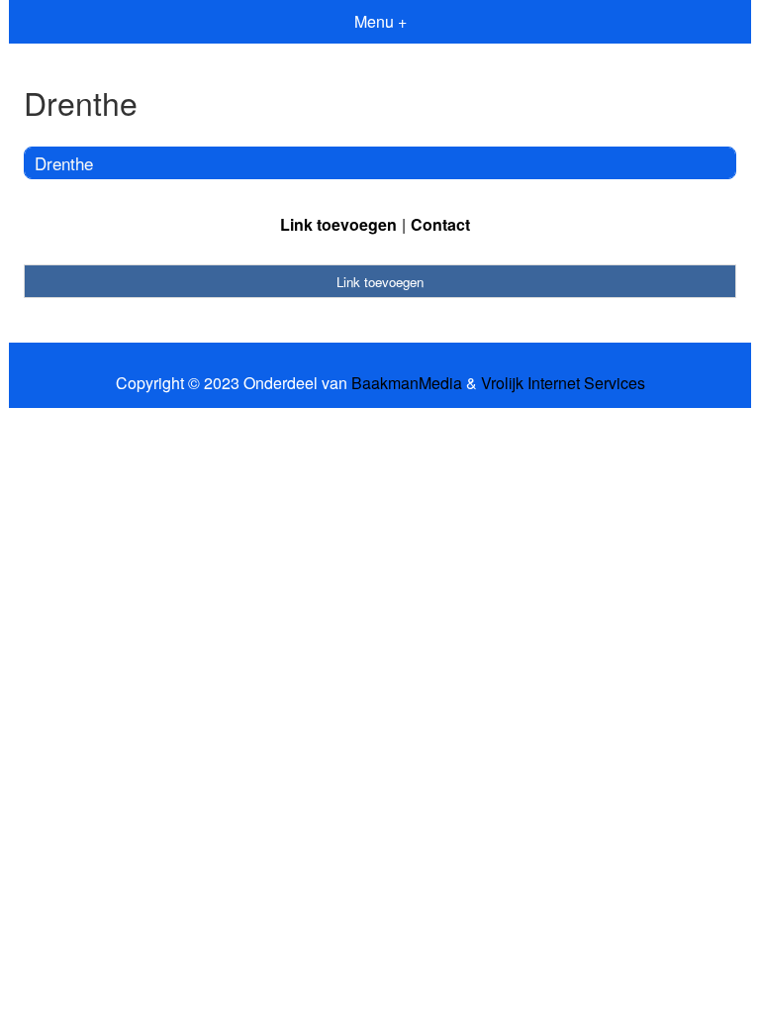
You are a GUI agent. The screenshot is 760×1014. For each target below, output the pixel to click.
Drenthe (64, 163)
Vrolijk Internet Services (563, 383)
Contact (440, 224)
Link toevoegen (338, 224)
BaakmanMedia (406, 383)
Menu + (380, 21)
